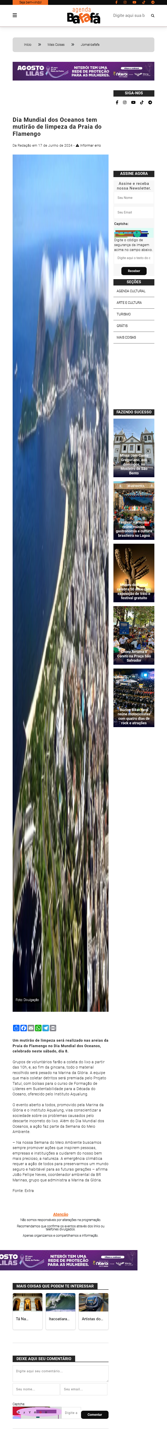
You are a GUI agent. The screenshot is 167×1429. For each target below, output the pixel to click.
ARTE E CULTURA (129, 303)
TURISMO (124, 314)
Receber (134, 271)
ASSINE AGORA (134, 173)
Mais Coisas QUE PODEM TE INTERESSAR (55, 1286)
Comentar (95, 1415)
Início (27, 45)
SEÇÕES (134, 282)
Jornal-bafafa (90, 45)
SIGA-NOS (134, 93)
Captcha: (19, 1404)
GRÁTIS (122, 326)
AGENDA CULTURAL (131, 291)
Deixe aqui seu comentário (43, 1358)
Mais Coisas (56, 45)
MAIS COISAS (126, 337)
